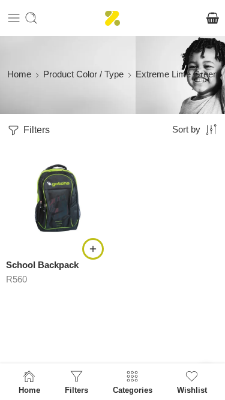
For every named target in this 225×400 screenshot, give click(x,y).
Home (19, 74)
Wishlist (192, 390)
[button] (93, 249)
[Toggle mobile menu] (14, 18)
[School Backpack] (58, 198)
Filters (35, 130)
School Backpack (42, 265)
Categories (132, 390)
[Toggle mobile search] (31, 18)
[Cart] (212, 18)
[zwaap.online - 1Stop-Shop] (112, 18)
